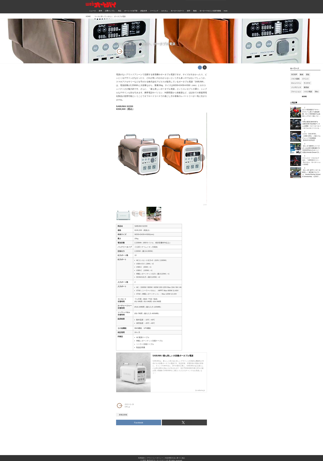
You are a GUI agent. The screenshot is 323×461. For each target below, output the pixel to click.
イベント (305, 79)
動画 (301, 74)
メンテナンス (296, 87)
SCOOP (294, 74)
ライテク (307, 83)
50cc (316, 92)
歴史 (307, 74)
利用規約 (141, 458)
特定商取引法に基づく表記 (175, 458)
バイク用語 (308, 92)
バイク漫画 (295, 79)
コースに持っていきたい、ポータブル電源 (145, 44)
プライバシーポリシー (155, 458)
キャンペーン (296, 83)
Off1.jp (127, 53)
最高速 (306, 87)
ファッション (296, 92)
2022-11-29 (129, 50)
